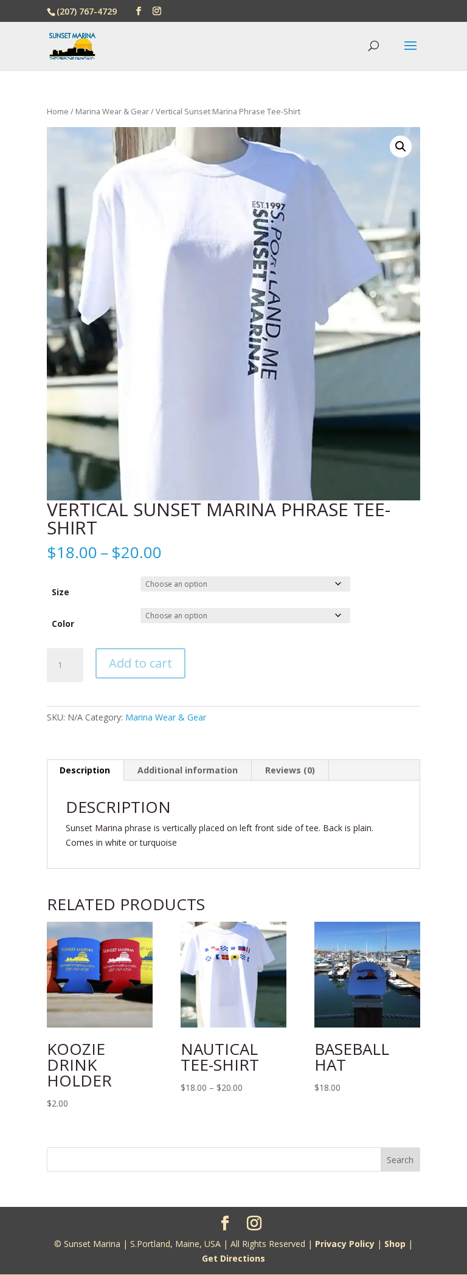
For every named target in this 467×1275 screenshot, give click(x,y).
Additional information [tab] (187, 770)
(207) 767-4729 (87, 11)
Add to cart (140, 663)
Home (58, 111)
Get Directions (233, 1258)
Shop (395, 1243)
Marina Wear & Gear (112, 111)
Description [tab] (85, 770)
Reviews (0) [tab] (290, 770)
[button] (401, 146)
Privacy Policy (345, 1243)
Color (63, 623)
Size (60, 592)
